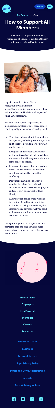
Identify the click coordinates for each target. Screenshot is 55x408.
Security (27, 378)
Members (27, 317)
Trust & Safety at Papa (27, 385)
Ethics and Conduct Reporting (27, 370)
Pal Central (22, 15)
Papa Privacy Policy (27, 363)
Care (35, 15)
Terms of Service (27, 356)
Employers (27, 304)
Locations (27, 349)
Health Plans (27, 297)
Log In (40, 6)
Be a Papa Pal (27, 311)
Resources (27, 331)
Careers (27, 324)
